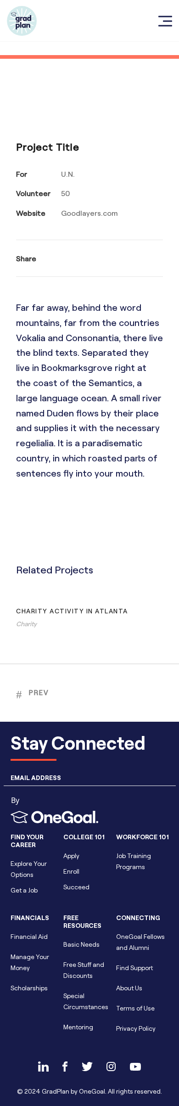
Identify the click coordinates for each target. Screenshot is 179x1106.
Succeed (76, 887)
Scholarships (29, 988)
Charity (26, 624)
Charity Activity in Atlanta (72, 611)
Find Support (134, 967)
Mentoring (78, 1027)
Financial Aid (29, 936)
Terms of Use (135, 1008)
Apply (71, 855)
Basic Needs (81, 944)
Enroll (71, 871)
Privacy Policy (136, 1028)
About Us (129, 988)
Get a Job (24, 890)
